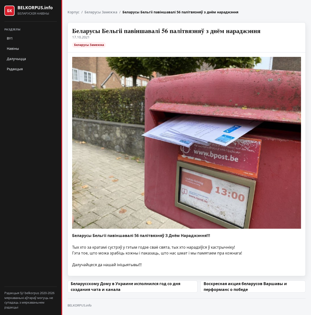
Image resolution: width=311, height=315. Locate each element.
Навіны (13, 48)
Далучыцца (16, 58)
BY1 (10, 38)
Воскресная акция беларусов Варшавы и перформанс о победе (245, 286)
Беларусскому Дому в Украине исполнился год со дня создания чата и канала (125, 286)
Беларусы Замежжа (101, 12)
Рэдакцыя (15, 69)
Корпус (73, 12)
